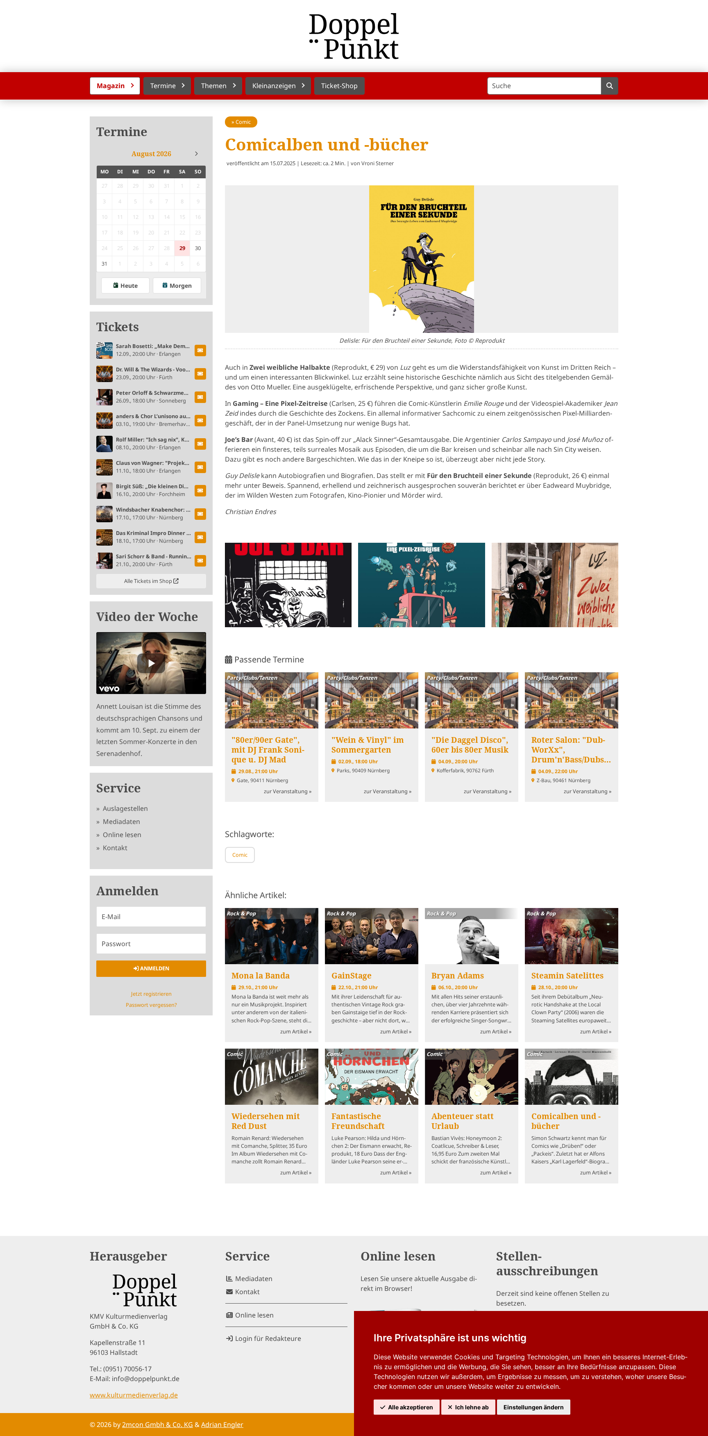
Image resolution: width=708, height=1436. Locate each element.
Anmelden (154, 968)
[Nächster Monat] (196, 153)
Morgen (181, 285)
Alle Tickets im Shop (148, 581)
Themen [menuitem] (214, 85)
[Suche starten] (609, 85)
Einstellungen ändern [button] (534, 1407)
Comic (243, 121)
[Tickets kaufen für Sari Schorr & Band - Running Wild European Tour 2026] (200, 561)
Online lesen (121, 834)
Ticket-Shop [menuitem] (339, 85)
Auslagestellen (124, 808)
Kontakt (114, 847)
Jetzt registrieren (151, 993)
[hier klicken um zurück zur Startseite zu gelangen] (354, 36)
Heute (129, 285)
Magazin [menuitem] (111, 85)
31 (104, 263)
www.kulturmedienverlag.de (134, 1395)
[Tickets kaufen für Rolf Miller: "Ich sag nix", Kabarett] (200, 444)
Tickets (117, 327)
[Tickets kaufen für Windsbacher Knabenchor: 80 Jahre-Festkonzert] (200, 514)
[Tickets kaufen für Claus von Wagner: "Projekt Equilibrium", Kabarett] (200, 467)
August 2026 (151, 153)
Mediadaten (120, 821)
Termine (122, 132)
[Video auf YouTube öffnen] (151, 663)
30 (198, 248)
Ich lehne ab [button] (472, 1407)
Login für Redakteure (267, 1338)
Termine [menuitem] (163, 85)
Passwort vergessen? (151, 1004)
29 (182, 248)
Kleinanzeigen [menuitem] (274, 85)
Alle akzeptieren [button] (410, 1407)
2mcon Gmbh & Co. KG (157, 1424)
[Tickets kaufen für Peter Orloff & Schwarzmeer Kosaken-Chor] (200, 397)
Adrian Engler (222, 1424)
